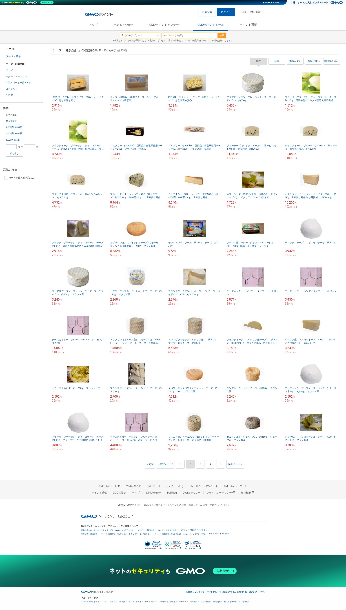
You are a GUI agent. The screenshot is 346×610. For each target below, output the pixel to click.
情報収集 (193, 602)
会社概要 (246, 492)
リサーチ (182, 602)
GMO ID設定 (255, 12)
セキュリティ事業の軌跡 (219, 534)
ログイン (226, 12)
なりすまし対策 (198, 534)
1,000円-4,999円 (14, 127)
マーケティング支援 (167, 602)
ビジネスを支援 (135, 602)
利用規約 (172, 492)
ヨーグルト (11, 88)
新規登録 (207, 12)
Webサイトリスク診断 (167, 530)
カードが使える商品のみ (21, 177)
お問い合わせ (153, 492)
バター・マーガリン (16, 76)
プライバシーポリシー (219, 492)
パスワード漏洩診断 (146, 530)
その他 (9, 95)
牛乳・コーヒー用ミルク (19, 82)
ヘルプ (243, 12)
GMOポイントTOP (109, 486)
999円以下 (11, 121)
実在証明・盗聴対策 (89, 534)
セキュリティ (150, 602)
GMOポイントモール (211, 24)
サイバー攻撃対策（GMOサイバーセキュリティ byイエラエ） (126, 534)
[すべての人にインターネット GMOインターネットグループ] (321, 2)
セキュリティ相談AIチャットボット (194, 530)
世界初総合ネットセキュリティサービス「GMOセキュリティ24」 (107, 530)
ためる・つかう (124, 24)
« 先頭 (150, 464)
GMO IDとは (153, 486)
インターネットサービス (91, 602)
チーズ (9, 70)
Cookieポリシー (192, 492)
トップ (93, 24)
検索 (221, 35)
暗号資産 (217, 602)
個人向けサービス (231, 602)
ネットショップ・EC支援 (115, 602)
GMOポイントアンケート (165, 24)
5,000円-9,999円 (14, 133)
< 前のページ (165, 464)
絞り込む (14, 153)
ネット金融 (205, 602)
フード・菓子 (13, 56)
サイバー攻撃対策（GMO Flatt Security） (172, 534)
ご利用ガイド (133, 486)
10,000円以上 (13, 139)
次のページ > (235, 464)
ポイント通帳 (248, 24)
